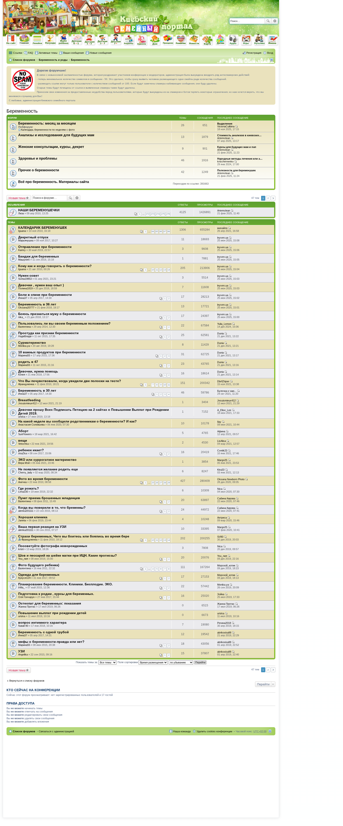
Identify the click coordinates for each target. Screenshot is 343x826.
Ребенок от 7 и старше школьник (116, 40)
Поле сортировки (128, 662)
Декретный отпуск (33, 237)
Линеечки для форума (38, 40)
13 (165, 270)
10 (153, 270)
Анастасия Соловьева (31, 424)
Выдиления (224, 123)
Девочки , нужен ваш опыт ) (41, 285)
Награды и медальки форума (51, 40)
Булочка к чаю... (226, 391)
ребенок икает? (31, 450)
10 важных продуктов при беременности (52, 352)
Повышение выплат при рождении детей (52, 613)
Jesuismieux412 (27, 403)
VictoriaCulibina (225, 126)
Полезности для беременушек (236, 170)
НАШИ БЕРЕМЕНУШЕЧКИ (39, 210)
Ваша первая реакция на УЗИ (42, 527)
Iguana (22, 230)
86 (161, 231)
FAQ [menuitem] (30, 52)
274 (158, 214)
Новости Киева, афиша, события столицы (194, 40)
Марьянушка (25, 240)
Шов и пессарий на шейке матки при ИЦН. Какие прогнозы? (67, 555)
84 (153, 231)
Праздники (168, 40)
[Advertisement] (224, 7)
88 (169, 231)
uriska (21, 416)
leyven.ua (222, 237)
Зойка (220, 594)
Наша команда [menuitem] (182, 731)
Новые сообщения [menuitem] (101, 52)
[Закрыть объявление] (271, 69)
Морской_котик (226, 565)
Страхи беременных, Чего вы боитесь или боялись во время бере (73, 536)
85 (157, 231)
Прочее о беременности (38, 170)
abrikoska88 (224, 632)
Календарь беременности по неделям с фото (48, 129)
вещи (22, 440)
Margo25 (222, 460)
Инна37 (22, 298)
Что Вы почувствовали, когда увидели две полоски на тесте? (69, 381)
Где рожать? (28, 488)
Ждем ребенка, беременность (64, 40)
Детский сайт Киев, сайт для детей (220, 40)
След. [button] (273, 198)
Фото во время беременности (43, 479)
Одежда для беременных (39, 574)
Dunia (220, 333)
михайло (222, 228)
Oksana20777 (26, 307)
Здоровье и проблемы (37, 158)
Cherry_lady (25, 472)
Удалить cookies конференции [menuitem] (214, 731)
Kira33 (220, 469)
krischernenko (225, 161)
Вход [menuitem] (270, 52)
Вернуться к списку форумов (26, 680)
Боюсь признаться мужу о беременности (52, 314)
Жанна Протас (26, 606)
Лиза (21, 213)
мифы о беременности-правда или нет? (51, 642)
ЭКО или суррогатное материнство (47, 459)
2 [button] (268, 198)
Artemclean (223, 138)
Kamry (22, 250)
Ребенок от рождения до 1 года (77, 39)
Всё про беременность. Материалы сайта (53, 182)
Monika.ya (24, 345)
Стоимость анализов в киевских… (239, 135)
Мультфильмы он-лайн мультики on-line (260, 40)
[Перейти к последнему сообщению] (236, 126)
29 (169, 483)
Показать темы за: (87, 662)
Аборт (23, 431)
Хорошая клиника (32, 517)
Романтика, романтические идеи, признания (181, 40)
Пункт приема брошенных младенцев (49, 498)
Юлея (21, 374)
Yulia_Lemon (224, 323)
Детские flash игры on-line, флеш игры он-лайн (247, 40)
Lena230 (23, 491)
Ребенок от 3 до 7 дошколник (103, 40)
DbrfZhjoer (223, 381)
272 (147, 214)
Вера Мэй (24, 462)
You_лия (23, 558)
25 (153, 483)
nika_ (21, 317)
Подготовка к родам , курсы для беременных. (56, 594)
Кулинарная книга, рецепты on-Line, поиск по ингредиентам (129, 40)
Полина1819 (25, 288)
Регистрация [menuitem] (253, 52)
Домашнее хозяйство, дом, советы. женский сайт (155, 40)
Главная (24, 40)
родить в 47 (28, 362)
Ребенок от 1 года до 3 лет (90, 40)
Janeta (22, 520)
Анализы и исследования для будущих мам (56, 135)
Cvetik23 (222, 450)
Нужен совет (28, 275)
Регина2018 (224, 623)
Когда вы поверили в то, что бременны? (52, 507)
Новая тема (17, 198)
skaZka (22, 453)
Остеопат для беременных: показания (49, 603)
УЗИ (21, 651)
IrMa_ (21, 587)
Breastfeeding (29, 400)
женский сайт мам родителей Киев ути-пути (11, 40)
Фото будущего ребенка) (38, 565)
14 (169, 270)
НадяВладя (25, 336)
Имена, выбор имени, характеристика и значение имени (273, 40)
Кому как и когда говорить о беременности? (55, 266)
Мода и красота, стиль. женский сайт (142, 40)
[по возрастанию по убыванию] (181, 662)
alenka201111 (25, 510)
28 (165, 483)
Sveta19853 (25, 278)
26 (157, 483)
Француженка (26, 384)
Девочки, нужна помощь (38, 371)
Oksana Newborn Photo (231, 479)
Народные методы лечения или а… (239, 158)
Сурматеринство (32, 342)
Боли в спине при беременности (45, 295)
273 (152, 214)
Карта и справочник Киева (207, 40)
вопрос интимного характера (42, 622)
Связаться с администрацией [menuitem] (56, 731)
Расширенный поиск (275, 21)
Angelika (23, 654)
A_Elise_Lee (224, 410)
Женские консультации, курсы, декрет (51, 147)
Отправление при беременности (45, 247)
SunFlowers (25, 434)
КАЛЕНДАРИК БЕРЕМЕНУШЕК (42, 227)
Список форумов (24, 731)
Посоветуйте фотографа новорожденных (52, 546)
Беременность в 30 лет (37, 390)
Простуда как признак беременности (48, 333)
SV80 (220, 536)
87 (165, 231)
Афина (221, 431)
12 (161, 270)
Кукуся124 (24, 577)
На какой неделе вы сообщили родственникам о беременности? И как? (77, 421)
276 (168, 214)
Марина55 (24, 355)
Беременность (22, 111)
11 (157, 270)
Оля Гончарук (26, 597)
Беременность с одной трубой (43, 632)
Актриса (222, 517)
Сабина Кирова (226, 498)
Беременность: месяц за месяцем (47, 123)
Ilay (219, 421)
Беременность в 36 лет (37, 304)
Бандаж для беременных (38, 256)
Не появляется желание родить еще (48, 469)
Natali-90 (23, 625)
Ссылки (17, 52)
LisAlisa (221, 441)
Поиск (268, 21)
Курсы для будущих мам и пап (236, 147)
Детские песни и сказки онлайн (234, 40)
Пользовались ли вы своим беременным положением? (64, 323)
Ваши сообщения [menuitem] (73, 52)
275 (163, 214)
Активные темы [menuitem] (48, 52)
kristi (21, 549)
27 (161, 483)
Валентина (24, 326)
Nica (219, 488)
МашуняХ (24, 259)
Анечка (22, 482)
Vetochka (23, 443)
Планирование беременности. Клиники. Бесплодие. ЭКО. (65, 584)
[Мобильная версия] (272, 60)
